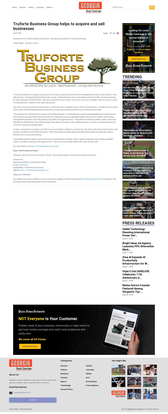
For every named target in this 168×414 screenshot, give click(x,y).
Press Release (92, 385)
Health (89, 366)
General (22, 7)
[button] (110, 33)
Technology (66, 385)
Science (64, 377)
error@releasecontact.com (93, 179)
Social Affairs (67, 389)
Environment (91, 381)
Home (14, 7)
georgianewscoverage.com (136, 409)
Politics (31, 7)
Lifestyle (90, 369)
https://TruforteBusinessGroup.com (44, 146)
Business (40, 7)
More (49, 7)
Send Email (23, 165)
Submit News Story (139, 59)
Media (88, 373)
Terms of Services (26, 409)
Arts (88, 377)
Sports (63, 381)
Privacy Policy (14, 409)
